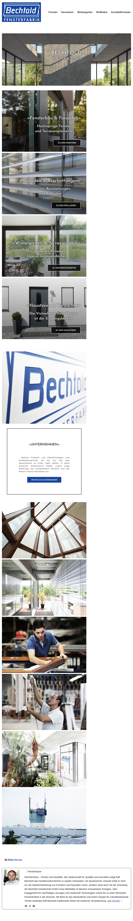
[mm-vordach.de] (21, 12)
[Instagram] (29, 906)
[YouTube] (33, 906)
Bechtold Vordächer (38, 848)
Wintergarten (85, 12)
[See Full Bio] (121, 901)
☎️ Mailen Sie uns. (13, 860)
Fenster (53, 12)
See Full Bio (113, 901)
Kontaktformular (121, 12)
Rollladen (102, 12)
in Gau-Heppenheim (95, 848)
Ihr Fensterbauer (66, 848)
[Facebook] (26, 906)
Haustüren (67, 12)
